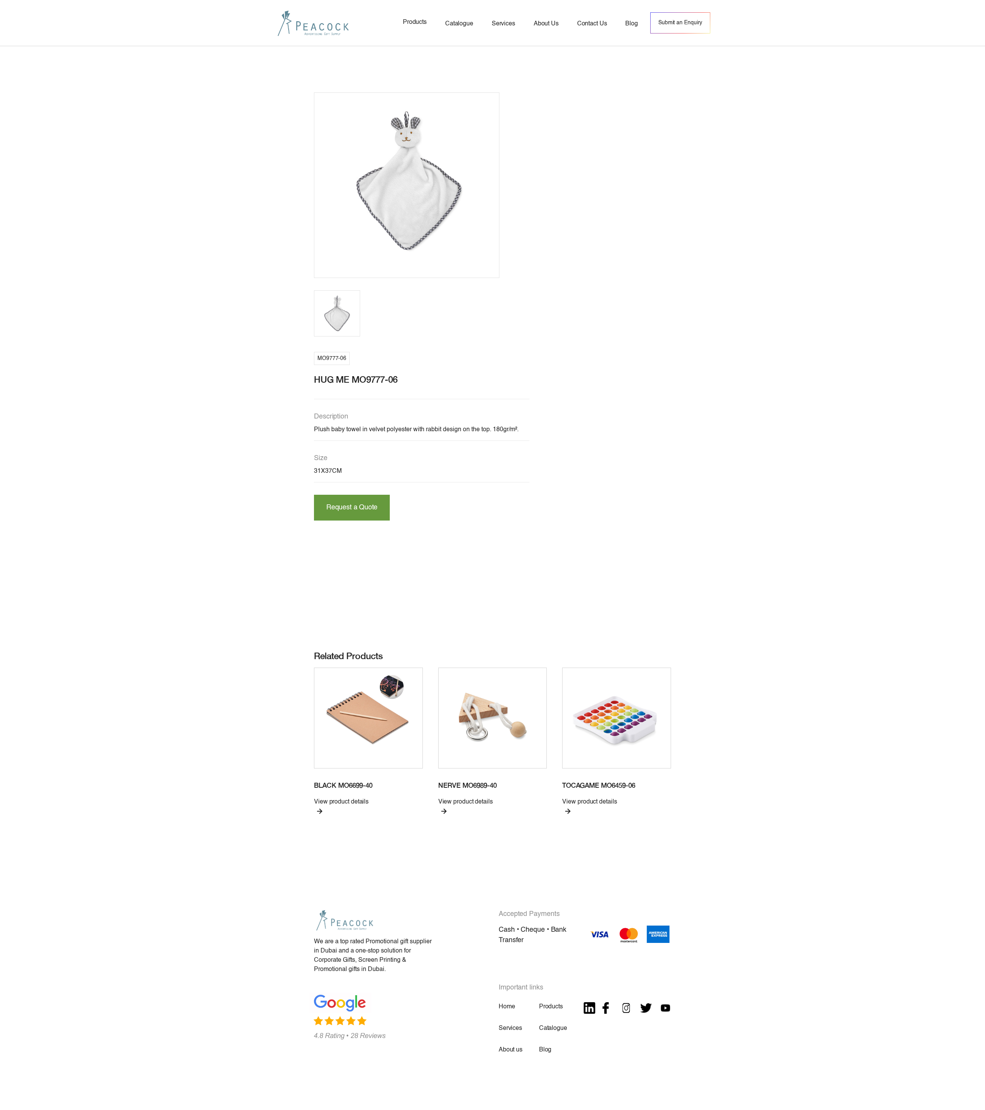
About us (511, 1050)
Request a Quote (351, 507)
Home (507, 1007)
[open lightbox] (406, 185)
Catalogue (553, 1028)
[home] (313, 23)
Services (510, 1028)
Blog (545, 1050)
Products (551, 1007)
